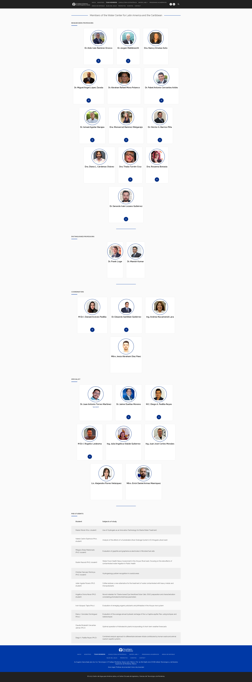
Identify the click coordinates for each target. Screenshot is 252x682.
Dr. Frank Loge (115, 261)
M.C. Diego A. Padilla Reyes (159, 404)
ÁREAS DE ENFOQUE (98, 6)
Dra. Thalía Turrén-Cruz (130, 166)
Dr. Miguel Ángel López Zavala (88, 87)
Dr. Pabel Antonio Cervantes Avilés (161, 87)
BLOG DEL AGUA (111, 6)
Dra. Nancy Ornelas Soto (155, 48)
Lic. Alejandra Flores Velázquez (106, 483)
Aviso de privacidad (138, 667)
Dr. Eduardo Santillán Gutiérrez (126, 317)
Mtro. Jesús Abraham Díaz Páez (126, 356)
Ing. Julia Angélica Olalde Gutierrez (123, 444)
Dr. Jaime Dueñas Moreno (128, 404)
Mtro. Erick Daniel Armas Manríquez (144, 483)
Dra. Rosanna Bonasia (157, 166)
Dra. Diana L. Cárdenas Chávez (99, 166)
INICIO (94, 2)
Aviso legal (111, 667)
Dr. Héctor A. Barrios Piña (160, 127)
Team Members (111, 2)
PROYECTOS (122, 6)
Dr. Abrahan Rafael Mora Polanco (124, 87)
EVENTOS (130, 6)
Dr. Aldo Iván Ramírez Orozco (98, 48)
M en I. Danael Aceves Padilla (92, 317)
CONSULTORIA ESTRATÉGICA (128, 2)
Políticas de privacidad (123, 667)
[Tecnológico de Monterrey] (81, 4)
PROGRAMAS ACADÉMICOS (158, 2)
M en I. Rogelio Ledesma (90, 444)
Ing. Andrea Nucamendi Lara (160, 317)
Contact (138, 6)
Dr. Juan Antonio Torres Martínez (95, 404)
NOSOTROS (100, 2)
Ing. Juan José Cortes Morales (160, 444)
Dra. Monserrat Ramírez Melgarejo (126, 127)
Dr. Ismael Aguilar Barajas (92, 127)
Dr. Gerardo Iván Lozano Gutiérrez (126, 206)
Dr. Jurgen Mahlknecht (128, 48)
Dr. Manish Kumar (135, 261)
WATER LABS (142, 2)
